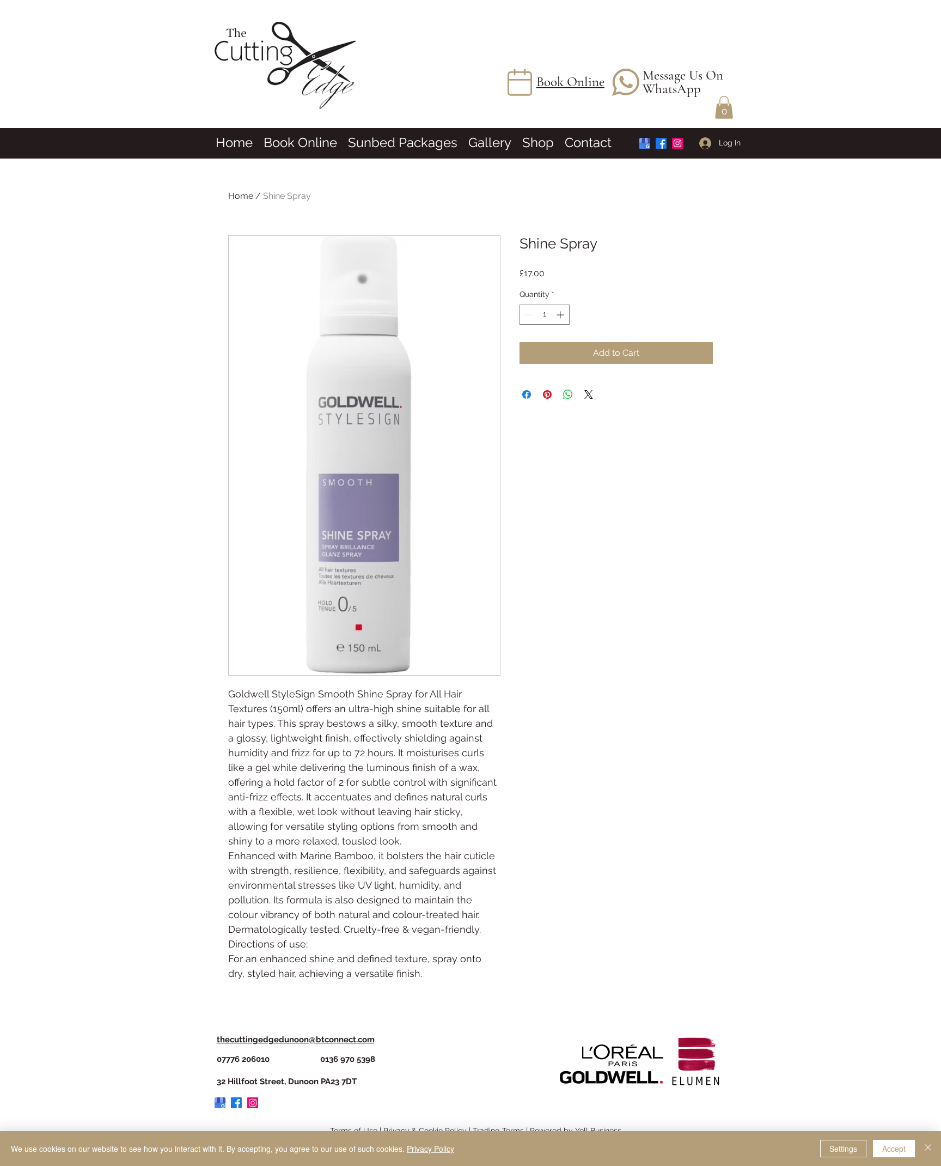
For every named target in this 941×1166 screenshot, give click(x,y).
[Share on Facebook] (526, 394)
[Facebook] (661, 143)
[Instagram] (677, 143)
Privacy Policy (430, 1148)
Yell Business (598, 1130)
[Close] (927, 1148)
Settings (843, 1148)
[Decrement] (528, 314)
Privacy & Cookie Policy (425, 1130)
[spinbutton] (544, 314)
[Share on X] (588, 394)
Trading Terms (498, 1130)
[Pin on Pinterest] (547, 394)
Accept (894, 1148)
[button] (724, 107)
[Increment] (561, 314)
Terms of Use (353, 1130)
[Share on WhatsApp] (568, 394)
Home (240, 196)
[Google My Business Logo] (644, 143)
